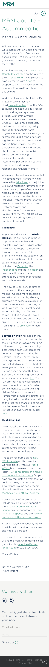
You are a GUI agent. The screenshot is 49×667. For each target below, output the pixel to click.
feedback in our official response (21, 493)
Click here (25, 325)
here (4, 413)
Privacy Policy (25, 663)
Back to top (44, 662)
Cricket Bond (15, 77)
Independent (9, 269)
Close (36, 13)
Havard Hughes (17, 105)
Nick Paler (22, 182)
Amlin (29, 81)
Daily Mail (22, 266)
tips (32, 378)
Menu (45, 4)
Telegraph (32, 269)
